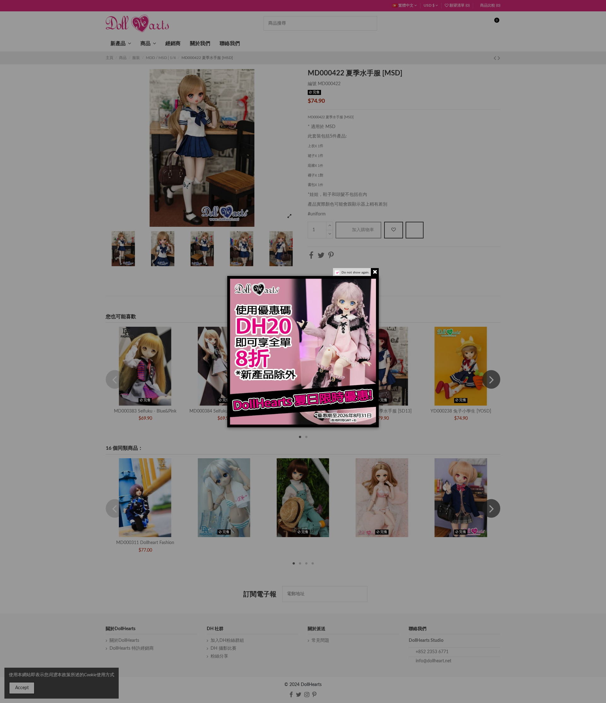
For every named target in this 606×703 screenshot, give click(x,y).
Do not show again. (355, 272)
